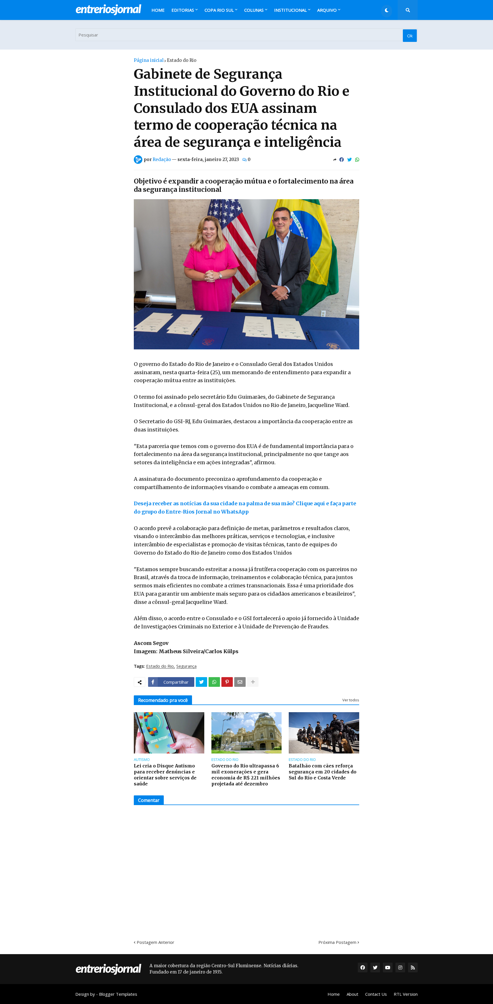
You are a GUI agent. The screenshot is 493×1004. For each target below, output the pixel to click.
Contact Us (376, 994)
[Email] (240, 682)
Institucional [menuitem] (290, 10)
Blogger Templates (118, 994)
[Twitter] (349, 159)
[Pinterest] (227, 682)
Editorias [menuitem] (182, 10)
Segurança (186, 666)
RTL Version (406, 994)
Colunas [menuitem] (254, 10)
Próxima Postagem (337, 942)
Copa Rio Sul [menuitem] (219, 10)
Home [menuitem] (158, 10)
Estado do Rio (181, 60)
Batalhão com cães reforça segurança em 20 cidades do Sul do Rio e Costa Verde (322, 772)
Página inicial (148, 60)
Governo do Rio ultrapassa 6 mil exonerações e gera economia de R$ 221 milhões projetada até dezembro (245, 774)
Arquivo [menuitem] (327, 10)
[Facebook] (341, 159)
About (352, 994)
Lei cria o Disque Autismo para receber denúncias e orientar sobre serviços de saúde (165, 774)
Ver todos (350, 699)
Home (334, 994)
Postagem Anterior (155, 942)
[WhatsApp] (357, 159)
